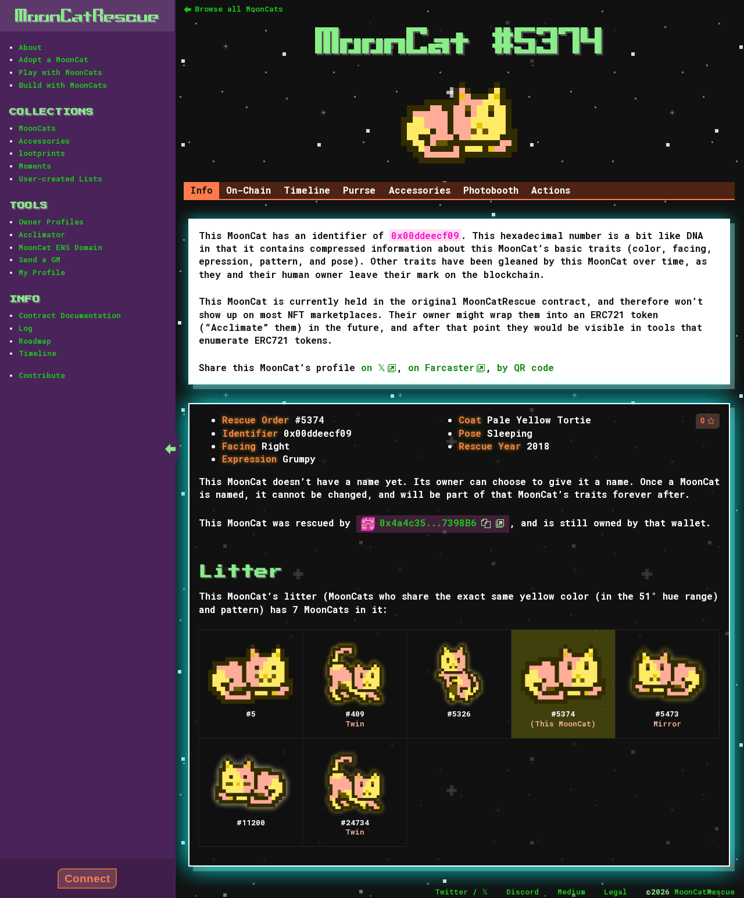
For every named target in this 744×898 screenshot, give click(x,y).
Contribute (42, 375)
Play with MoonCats (60, 72)
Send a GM (39, 259)
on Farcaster (441, 367)
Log (26, 328)
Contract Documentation (70, 315)
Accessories (44, 140)
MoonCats (37, 128)
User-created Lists (60, 178)
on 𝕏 (373, 367)
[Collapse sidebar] (170, 448)
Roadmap (35, 340)
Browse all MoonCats (239, 8)
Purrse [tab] (359, 190)
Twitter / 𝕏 (461, 891)
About (30, 47)
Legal (615, 891)
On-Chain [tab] (248, 190)
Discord (522, 891)
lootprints (42, 153)
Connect (87, 878)
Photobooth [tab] (490, 190)
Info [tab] (201, 190)
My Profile (42, 272)
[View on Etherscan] (498, 522)
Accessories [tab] (419, 190)
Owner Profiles (51, 221)
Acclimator (42, 234)
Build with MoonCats (63, 85)
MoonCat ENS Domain (60, 247)
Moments (35, 165)
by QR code (525, 367)
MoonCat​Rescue (87, 15)
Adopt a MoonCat (53, 59)
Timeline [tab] (307, 190)
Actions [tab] (550, 190)
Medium (571, 891)
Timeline (37, 353)
